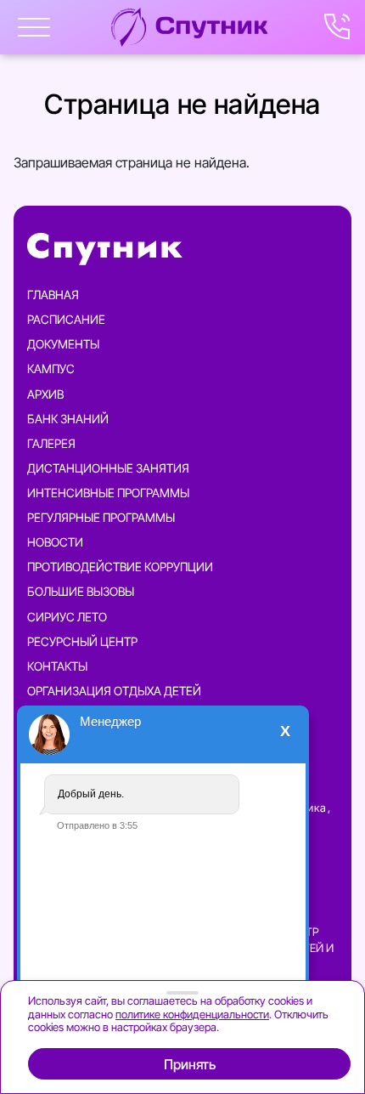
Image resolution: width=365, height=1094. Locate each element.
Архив (45, 394)
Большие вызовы (80, 591)
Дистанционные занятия (108, 468)
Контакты (57, 666)
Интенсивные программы (108, 492)
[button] (34, 27)
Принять (190, 1064)
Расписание (66, 319)
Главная (53, 294)
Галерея (51, 443)
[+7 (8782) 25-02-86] (337, 27)
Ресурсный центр (82, 641)
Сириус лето (67, 616)
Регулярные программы (101, 517)
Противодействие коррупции (120, 566)
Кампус (51, 368)
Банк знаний (68, 418)
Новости (55, 542)
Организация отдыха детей (114, 690)
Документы (63, 344)
